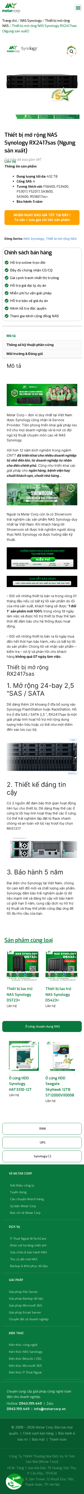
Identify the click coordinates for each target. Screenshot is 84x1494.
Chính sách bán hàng (38, 1433)
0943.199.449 (30, 1403)
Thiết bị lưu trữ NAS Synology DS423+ (58, 994)
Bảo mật (38, 1439)
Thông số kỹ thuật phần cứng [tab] (30, 345)
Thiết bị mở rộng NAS (61, 238)
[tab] (42, 1026)
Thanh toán (58, 1439)
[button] (78, 7)
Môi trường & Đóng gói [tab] (24, 354)
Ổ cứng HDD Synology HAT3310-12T (20, 1084)
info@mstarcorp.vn (50, 1409)
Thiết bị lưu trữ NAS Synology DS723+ (19, 994)
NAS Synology (31, 20)
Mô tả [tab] (11, 336)
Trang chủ (9, 20)
